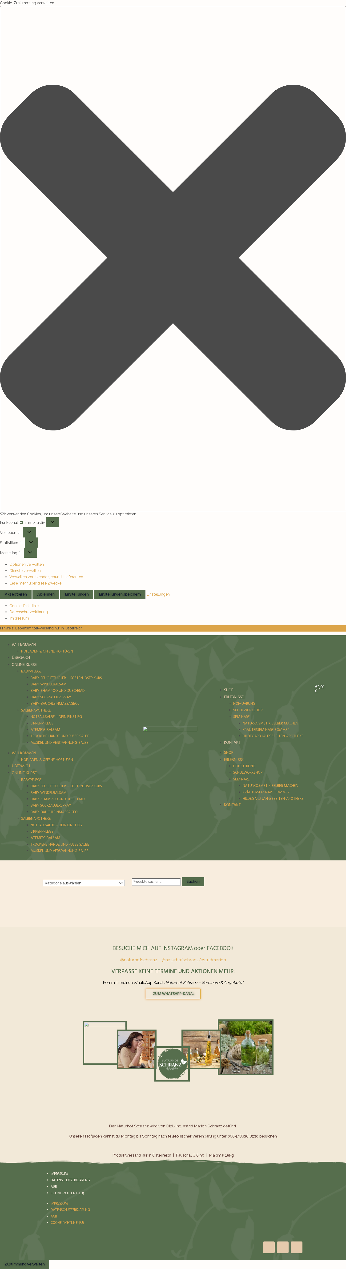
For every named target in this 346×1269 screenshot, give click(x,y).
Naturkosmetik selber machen (270, 723)
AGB (54, 1187)
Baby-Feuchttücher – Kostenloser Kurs (66, 678)
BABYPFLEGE (31, 671)
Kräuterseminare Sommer (266, 730)
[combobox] (84, 883)
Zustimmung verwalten (24, 1264)
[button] (173, 258)
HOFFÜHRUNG (244, 704)
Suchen (193, 881)
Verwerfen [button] (92, 628)
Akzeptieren (16, 594)
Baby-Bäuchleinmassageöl (55, 704)
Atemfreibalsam (45, 730)
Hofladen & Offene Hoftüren (47, 651)
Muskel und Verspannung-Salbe (60, 743)
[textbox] (80, 883)
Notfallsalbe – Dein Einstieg (56, 717)
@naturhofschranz (138, 959)
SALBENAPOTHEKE (36, 711)
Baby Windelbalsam (49, 684)
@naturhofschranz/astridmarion (194, 959)
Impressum (19, 618)
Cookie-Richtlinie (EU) (67, 1193)
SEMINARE (241, 717)
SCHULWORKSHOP (248, 710)
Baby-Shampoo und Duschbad (58, 691)
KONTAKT (232, 742)
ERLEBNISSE (233, 697)
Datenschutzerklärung (28, 612)
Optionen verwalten (26, 564)
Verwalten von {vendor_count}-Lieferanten (46, 577)
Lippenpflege (42, 723)
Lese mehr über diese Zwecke (35, 583)
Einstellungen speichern (120, 594)
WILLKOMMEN (24, 645)
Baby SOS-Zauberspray (51, 697)
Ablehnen (46, 594)
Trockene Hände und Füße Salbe (60, 736)
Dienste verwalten (25, 571)
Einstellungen (77, 594)
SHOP (228, 690)
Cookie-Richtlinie (24, 606)
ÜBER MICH (21, 657)
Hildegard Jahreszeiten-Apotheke (273, 736)
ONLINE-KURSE (24, 664)
